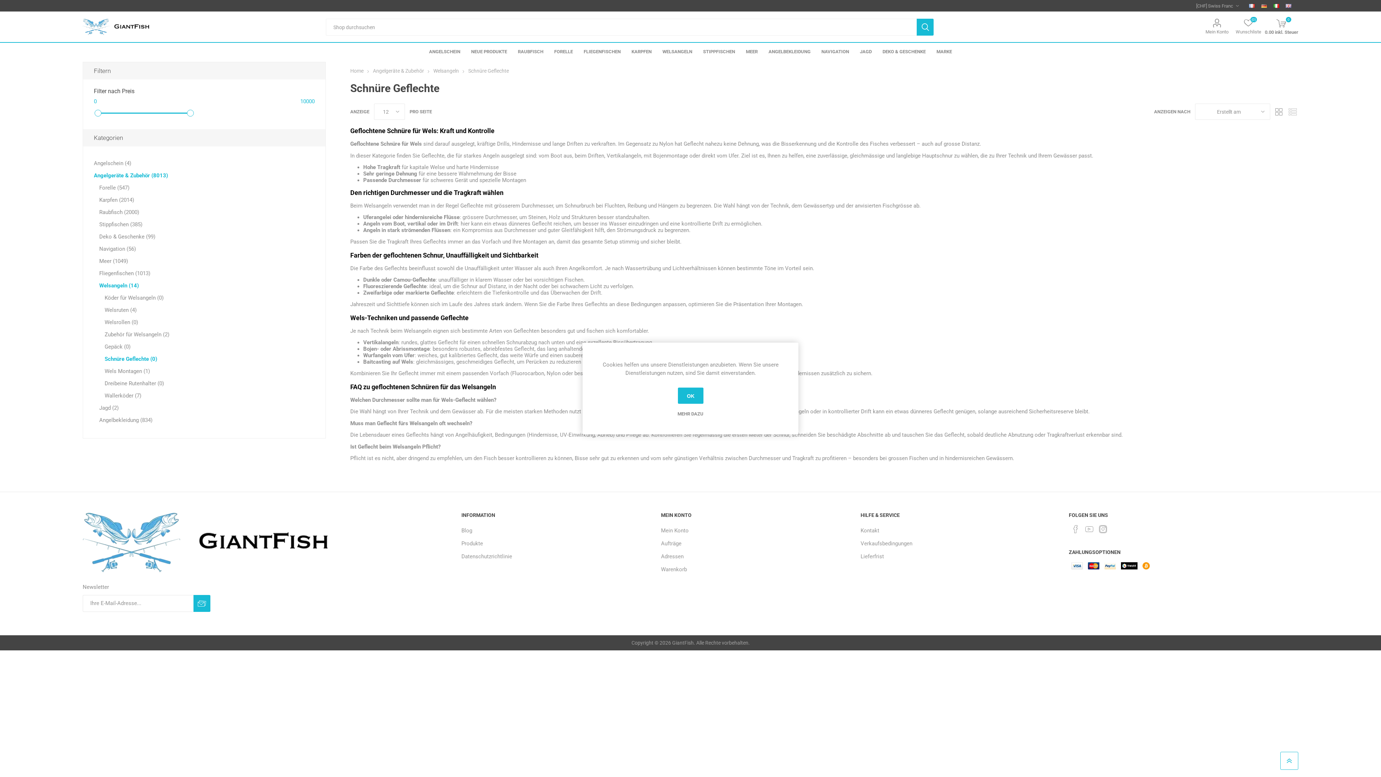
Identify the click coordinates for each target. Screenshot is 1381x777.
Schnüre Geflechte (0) (131, 359)
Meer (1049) (113, 261)
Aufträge (671, 543)
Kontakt (870, 530)
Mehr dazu (690, 414)
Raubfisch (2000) (119, 212)
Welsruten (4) (121, 310)
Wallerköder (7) (123, 395)
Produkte (472, 543)
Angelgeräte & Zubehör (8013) (131, 175)
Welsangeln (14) (119, 285)
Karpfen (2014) (116, 200)
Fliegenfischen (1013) (124, 273)
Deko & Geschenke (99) (127, 236)
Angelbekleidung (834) (125, 420)
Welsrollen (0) (121, 322)
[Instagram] (1103, 529)
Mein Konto (1217, 32)
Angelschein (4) (112, 163)
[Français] (1252, 6)
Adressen (672, 556)
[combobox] (621, 27)
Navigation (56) (117, 249)
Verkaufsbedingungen (886, 543)
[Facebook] (1075, 529)
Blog (466, 530)
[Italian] (1276, 6)
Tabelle (1279, 112)
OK (690, 396)
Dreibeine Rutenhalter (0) (134, 383)
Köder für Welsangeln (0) (134, 298)
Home (357, 71)
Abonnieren (201, 603)
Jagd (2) (109, 408)
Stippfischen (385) (120, 224)
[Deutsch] (1264, 6)
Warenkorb (674, 569)
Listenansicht (1292, 112)
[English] (1288, 6)
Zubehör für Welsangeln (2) (137, 334)
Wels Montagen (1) (127, 371)
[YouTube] (1089, 529)
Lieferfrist (872, 556)
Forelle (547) (114, 188)
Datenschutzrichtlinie (486, 556)
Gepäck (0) (118, 347)
